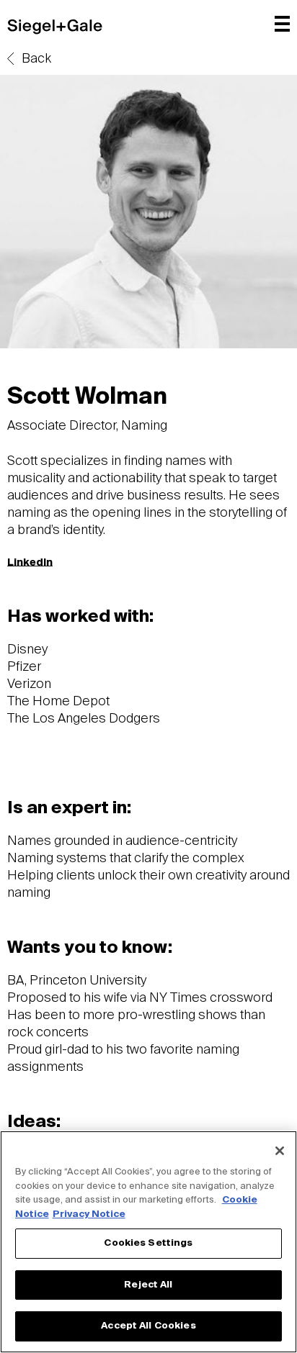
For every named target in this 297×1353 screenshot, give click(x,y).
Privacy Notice (89, 1214)
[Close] (280, 1151)
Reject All (148, 1285)
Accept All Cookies (148, 1326)
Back (36, 59)
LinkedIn (30, 563)
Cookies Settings (148, 1243)
